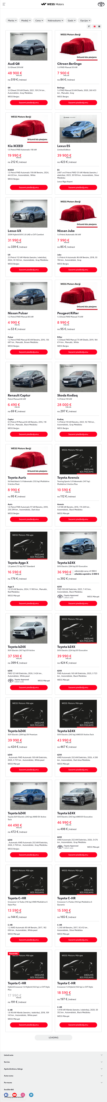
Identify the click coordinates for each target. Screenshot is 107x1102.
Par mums (8, 1082)
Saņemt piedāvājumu (29, 102)
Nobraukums (54, 20)
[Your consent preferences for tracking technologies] (14, 1097)
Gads (70, 20)
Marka (11, 20)
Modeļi (24, 20)
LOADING (53, 1037)
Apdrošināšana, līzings (13, 1069)
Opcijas (84, 20)
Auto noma (8, 1075)
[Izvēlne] (4, 4)
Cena (38, 20)
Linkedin (31, 1095)
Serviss (7, 1062)
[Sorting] (89, 26)
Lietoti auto (8, 1055)
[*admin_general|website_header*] (101, 4)
